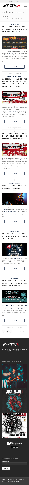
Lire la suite (14, 66)
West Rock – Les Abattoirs (9, 211)
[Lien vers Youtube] (23, 483)
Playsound (14, 308)
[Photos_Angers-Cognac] (14, 199)
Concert (12, 24)
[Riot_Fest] (14, 42)
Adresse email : (5, 461)
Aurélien (19, 73)
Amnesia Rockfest (11, 111)
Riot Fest (11, 53)
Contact (17, 1)
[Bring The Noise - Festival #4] (14, 249)
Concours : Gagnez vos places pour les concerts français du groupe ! (14, 283)
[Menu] (24, 5)
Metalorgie (8, 308)
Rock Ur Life (21, 308)
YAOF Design (19, 479)
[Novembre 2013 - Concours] (14, 296)
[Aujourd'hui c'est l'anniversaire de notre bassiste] (14, 376)
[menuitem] (11, 1)
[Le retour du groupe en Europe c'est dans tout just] (14, 425)
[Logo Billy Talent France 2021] (12, 5)
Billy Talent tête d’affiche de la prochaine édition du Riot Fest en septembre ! (14, 29)
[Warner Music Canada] (10, 445)
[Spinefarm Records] (14, 448)
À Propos (11, 1)
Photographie (16, 183)
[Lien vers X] (21, 483)
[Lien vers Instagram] (18, 483)
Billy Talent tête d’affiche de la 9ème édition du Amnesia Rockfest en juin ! (14, 135)
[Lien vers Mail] (25, 483)
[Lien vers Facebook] (16, 483)
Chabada (4, 209)
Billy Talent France (6, 106)
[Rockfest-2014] (14, 149)
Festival (17, 24)
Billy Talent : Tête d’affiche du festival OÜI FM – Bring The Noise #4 (14, 236)
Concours (14, 76)
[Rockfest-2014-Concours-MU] (14, 97)
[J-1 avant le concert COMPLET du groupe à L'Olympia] (14, 400)
